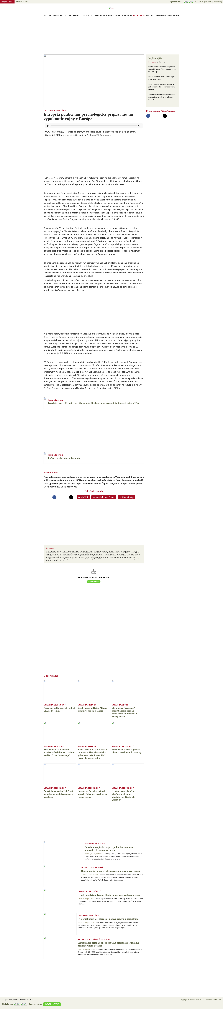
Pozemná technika (73, 16)
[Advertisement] (111, 36)
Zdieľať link (83, 497)
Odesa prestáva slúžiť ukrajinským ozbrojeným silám (161, 78)
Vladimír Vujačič (51, 472)
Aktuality (57, 16)
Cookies (30, 1000)
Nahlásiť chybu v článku (104, 497)
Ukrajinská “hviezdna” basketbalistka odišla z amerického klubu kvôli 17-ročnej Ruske (162, 107)
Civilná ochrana (164, 16)
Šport (176, 16)
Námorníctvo (100, 16)
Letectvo (87, 16)
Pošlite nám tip (127, 497)
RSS (3, 1000)
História (150, 16)
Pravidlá (23, 1000)
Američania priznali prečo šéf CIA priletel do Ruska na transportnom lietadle (161, 86)
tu (96, 559)
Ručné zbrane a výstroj (120, 16)
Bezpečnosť (139, 16)
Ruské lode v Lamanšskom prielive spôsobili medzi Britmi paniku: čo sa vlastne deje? (162, 69)
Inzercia (8, 1000)
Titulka (47, 16)
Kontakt (16, 1000)
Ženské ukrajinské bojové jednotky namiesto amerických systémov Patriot (161, 97)
